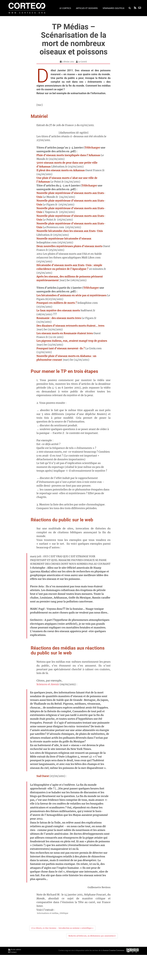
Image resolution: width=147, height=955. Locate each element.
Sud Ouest (42, 776)
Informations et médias (47, 913)
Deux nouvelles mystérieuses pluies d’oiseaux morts (69, 246)
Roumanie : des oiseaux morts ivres (58, 318)
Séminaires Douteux (113, 8)
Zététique (64, 913)
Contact (13, 952)
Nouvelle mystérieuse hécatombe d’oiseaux (63, 238)
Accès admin (15, 949)
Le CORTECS (65, 8)
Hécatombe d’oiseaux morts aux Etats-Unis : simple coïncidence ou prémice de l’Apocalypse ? (69, 267)
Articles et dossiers (87, 8)
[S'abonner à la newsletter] (139, 7)
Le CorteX (82, 62)
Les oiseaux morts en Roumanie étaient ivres (64, 333)
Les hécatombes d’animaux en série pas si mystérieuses (71, 295)
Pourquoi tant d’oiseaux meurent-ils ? (60, 348)
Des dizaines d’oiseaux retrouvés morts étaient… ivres (70, 325)
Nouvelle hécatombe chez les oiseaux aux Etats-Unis (69, 231)
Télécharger (92, 147)
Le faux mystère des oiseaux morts (58, 310)
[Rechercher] (130, 8)
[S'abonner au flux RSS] (135, 7)
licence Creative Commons (113, 950)
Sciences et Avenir (47, 684)
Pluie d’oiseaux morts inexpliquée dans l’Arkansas (68, 155)
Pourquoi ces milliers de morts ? (56, 302)
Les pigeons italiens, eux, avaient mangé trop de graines (71, 340)
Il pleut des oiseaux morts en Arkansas (60, 170)
